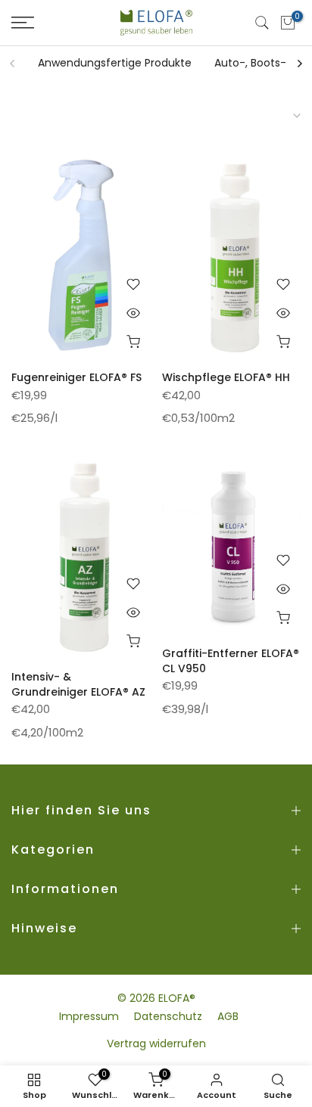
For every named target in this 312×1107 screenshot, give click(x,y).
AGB (228, 1016)
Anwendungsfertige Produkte (115, 62)
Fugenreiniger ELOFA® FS (76, 377)
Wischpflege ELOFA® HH (226, 377)
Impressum (89, 1016)
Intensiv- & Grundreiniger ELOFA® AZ (78, 684)
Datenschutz (168, 1016)
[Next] (299, 63)
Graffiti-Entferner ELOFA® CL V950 (230, 661)
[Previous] (13, 63)
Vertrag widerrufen (156, 1043)
